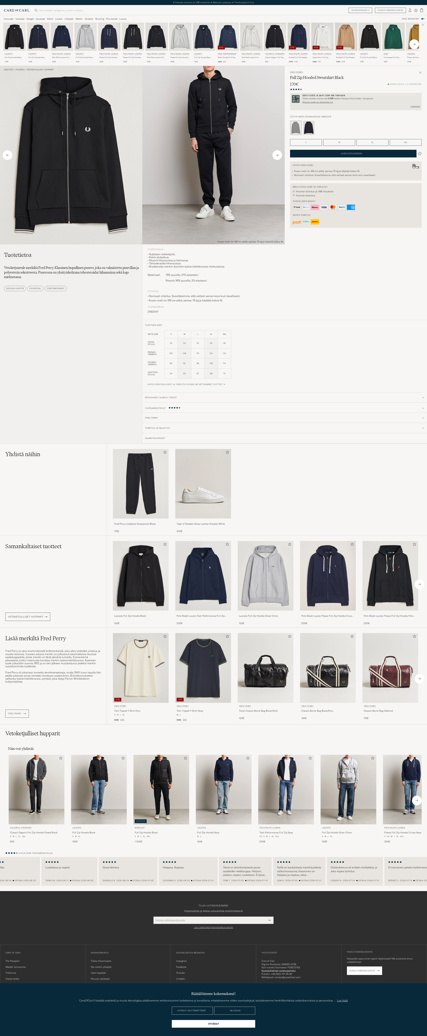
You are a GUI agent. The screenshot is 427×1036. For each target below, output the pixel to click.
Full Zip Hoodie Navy (36, 57)
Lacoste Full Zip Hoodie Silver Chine (258, 615)
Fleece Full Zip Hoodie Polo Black (132, 57)
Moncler (140, 828)
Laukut (59, 18)
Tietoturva (11, 972)
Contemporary (56, 288)
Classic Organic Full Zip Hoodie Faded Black (33, 832)
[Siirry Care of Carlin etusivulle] (16, 10)
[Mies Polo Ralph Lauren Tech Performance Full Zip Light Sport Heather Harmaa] (251, 37)
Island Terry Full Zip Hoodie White (320, 57)
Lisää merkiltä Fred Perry (35, 638)
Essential (35, 288)
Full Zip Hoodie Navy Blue (202, 57)
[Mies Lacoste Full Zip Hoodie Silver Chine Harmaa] (85, 37)
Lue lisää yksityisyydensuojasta (213, 928)
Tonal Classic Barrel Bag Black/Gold (258, 710)
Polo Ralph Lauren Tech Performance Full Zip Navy (201, 616)
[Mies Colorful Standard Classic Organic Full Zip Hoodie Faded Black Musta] (36, 789)
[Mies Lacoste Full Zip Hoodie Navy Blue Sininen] (204, 37)
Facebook (181, 966)
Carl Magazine (410, 19)
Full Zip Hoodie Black (13, 57)
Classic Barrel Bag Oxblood (378, 710)
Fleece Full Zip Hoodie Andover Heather (179, 57)
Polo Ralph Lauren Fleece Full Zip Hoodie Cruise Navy (327, 616)
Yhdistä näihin (22, 454)
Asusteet (40, 18)
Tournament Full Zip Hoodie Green (391, 57)
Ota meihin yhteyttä (101, 966)
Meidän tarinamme (16, 966)
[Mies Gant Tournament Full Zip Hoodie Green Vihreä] (393, 37)
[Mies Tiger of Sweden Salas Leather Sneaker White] (203, 484)
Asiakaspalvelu (360, 10)
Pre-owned (111, 18)
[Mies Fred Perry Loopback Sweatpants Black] (141, 484)
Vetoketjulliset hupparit (40, 70)
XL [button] (372, 142)
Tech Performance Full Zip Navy (60, 57)
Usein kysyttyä (98, 972)
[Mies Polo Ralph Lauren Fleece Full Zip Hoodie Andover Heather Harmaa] (180, 37)
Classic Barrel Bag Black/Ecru (317, 710)
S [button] (306, 142)
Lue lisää (342, 1000)
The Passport (13, 960)
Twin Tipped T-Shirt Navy (190, 710)
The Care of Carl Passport (213, 2)
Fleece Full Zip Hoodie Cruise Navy (108, 57)
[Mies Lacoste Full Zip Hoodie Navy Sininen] (38, 37)
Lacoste (9, 54)
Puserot (20, 70)
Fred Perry (296, 72)
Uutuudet (9, 18)
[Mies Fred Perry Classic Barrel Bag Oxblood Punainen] (390, 668)
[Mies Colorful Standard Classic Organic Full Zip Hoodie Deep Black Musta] (275, 37)
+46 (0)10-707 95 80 (281, 973)
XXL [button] (405, 142)
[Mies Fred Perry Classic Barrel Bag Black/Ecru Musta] (328, 668)
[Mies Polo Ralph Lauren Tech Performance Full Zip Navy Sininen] (62, 37)
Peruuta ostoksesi (100, 978)
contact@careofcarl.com (287, 977)
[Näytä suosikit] (415, 10)
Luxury (122, 18)
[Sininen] (309, 128)
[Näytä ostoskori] (421, 10)
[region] (213, 871)
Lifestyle (69, 18)
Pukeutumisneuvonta (390, 10)
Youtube (180, 972)
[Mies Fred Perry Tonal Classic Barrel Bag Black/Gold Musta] (265, 668)
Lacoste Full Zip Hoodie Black (130, 615)
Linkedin (180, 978)
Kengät (30, 18)
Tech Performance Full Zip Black (155, 57)
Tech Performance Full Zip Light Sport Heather (250, 57)
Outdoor (89, 18)
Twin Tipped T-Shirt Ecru (127, 710)
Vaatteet (20, 18)
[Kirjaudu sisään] (410, 10)
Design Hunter (15, 288)
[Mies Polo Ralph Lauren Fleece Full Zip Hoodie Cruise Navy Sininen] (109, 37)
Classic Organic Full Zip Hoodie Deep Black (274, 57)
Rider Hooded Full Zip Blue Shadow (226, 57)
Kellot (50, 18)
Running (99, 18)
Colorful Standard (274, 54)
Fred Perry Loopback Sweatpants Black (135, 523)
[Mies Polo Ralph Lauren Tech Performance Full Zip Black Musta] (156, 37)
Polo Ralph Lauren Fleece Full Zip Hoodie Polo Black (388, 616)
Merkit (79, 18)
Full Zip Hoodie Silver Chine (84, 57)
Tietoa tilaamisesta (101, 960)
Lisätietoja (415, 106)
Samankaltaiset (33, 546)
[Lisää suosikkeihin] (164, 453)
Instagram (181, 960)
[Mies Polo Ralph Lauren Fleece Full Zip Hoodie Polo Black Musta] (133, 37)
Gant (386, 54)
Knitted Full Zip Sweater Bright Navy (298, 57)
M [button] (339, 142)
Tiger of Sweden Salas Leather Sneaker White (201, 523)
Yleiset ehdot (12, 978)
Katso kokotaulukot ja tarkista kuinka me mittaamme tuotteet (185, 384)
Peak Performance (227, 54)
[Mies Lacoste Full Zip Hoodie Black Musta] (14, 37)
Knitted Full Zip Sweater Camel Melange (345, 57)
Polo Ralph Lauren (61, 54)
